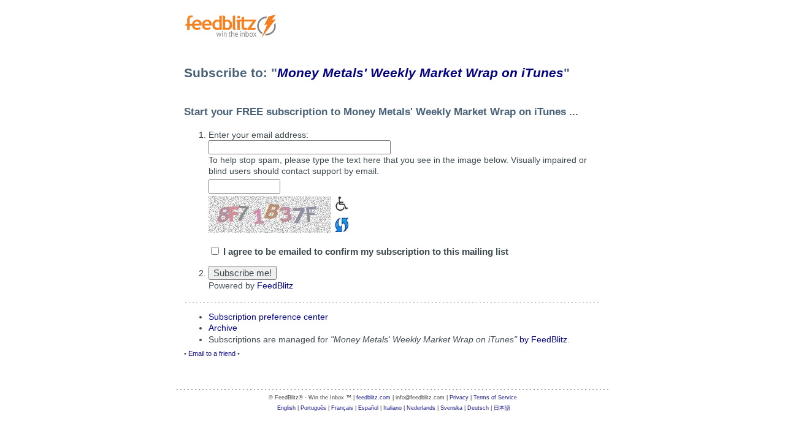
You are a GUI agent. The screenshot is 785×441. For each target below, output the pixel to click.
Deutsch (478, 408)
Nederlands (421, 408)
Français (342, 408)
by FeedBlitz (543, 339)
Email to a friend (212, 353)
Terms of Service (495, 397)
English (286, 408)
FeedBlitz (275, 285)
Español (368, 408)
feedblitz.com (373, 397)
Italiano (392, 408)
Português (313, 408)
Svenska (451, 408)
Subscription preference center (268, 317)
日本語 (502, 408)
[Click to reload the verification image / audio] (340, 223)
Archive (223, 328)
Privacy (459, 397)
